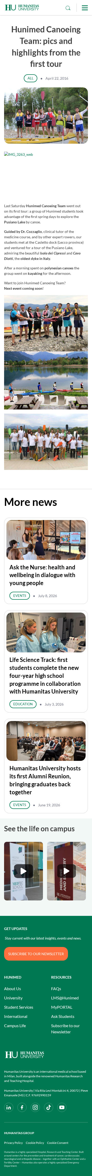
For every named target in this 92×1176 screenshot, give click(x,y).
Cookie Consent (57, 1143)
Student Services (18, 1007)
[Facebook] (22, 1107)
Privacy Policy (13, 1143)
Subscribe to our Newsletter (65, 1028)
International (15, 1016)
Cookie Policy (35, 1143)
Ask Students (62, 1016)
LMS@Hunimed (65, 997)
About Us (12, 988)
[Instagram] (35, 1107)
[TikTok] (48, 1107)
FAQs (56, 988)
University (13, 997)
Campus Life (15, 1025)
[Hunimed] (46, 1055)
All (30, 78)
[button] (23, 871)
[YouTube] (61, 1107)
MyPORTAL (61, 1007)
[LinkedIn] (8, 1107)
